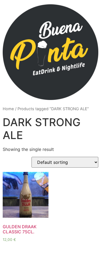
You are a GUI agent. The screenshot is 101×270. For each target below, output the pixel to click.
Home (8, 108)
